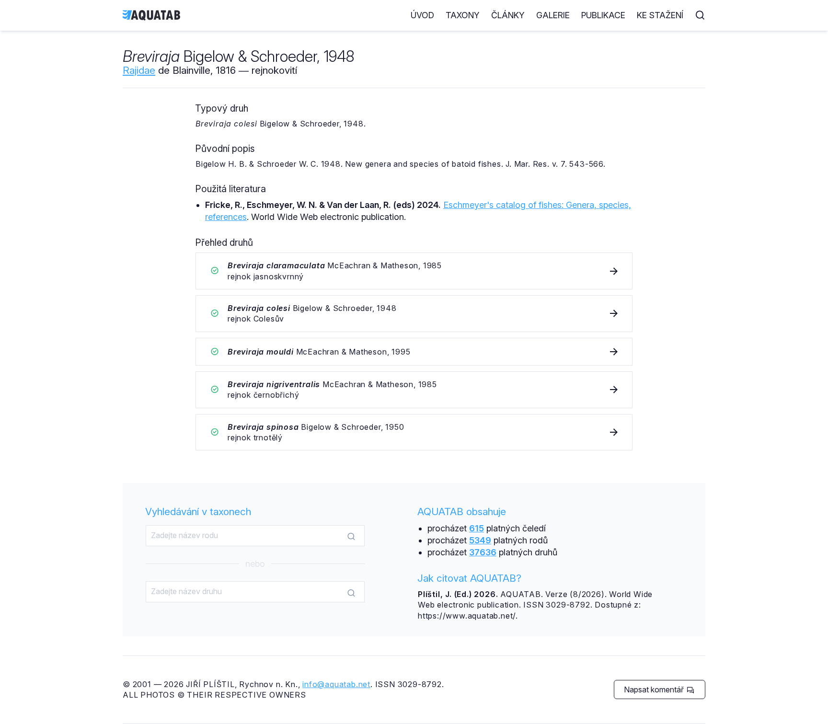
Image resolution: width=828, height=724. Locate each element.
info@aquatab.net (336, 684)
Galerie (553, 15)
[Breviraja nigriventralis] (414, 390)
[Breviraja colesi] (414, 314)
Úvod (422, 15)
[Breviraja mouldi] (414, 351)
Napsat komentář (655, 689)
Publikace (603, 15)
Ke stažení (660, 15)
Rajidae (139, 70)
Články (508, 15)
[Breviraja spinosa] (414, 432)
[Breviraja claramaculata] (414, 271)
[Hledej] (351, 536)
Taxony (463, 15)
